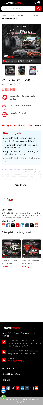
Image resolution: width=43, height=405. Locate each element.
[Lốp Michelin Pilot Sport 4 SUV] (11, 248)
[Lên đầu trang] (39, 401)
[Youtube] (3, 225)
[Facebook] (8, 225)
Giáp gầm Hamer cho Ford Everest (31, 262)
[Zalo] (3, 391)
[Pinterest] (17, 225)
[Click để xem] (21, 44)
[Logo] (13, 2)
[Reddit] (36, 225)
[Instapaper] (32, 225)
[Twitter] (13, 225)
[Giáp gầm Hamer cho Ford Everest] (31, 248)
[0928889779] (3, 397)
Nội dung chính (14, 133)
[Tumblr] (27, 225)
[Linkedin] (22, 225)
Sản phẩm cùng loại (16, 232)
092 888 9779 (16, 361)
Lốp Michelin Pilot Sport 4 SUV (9, 262)
